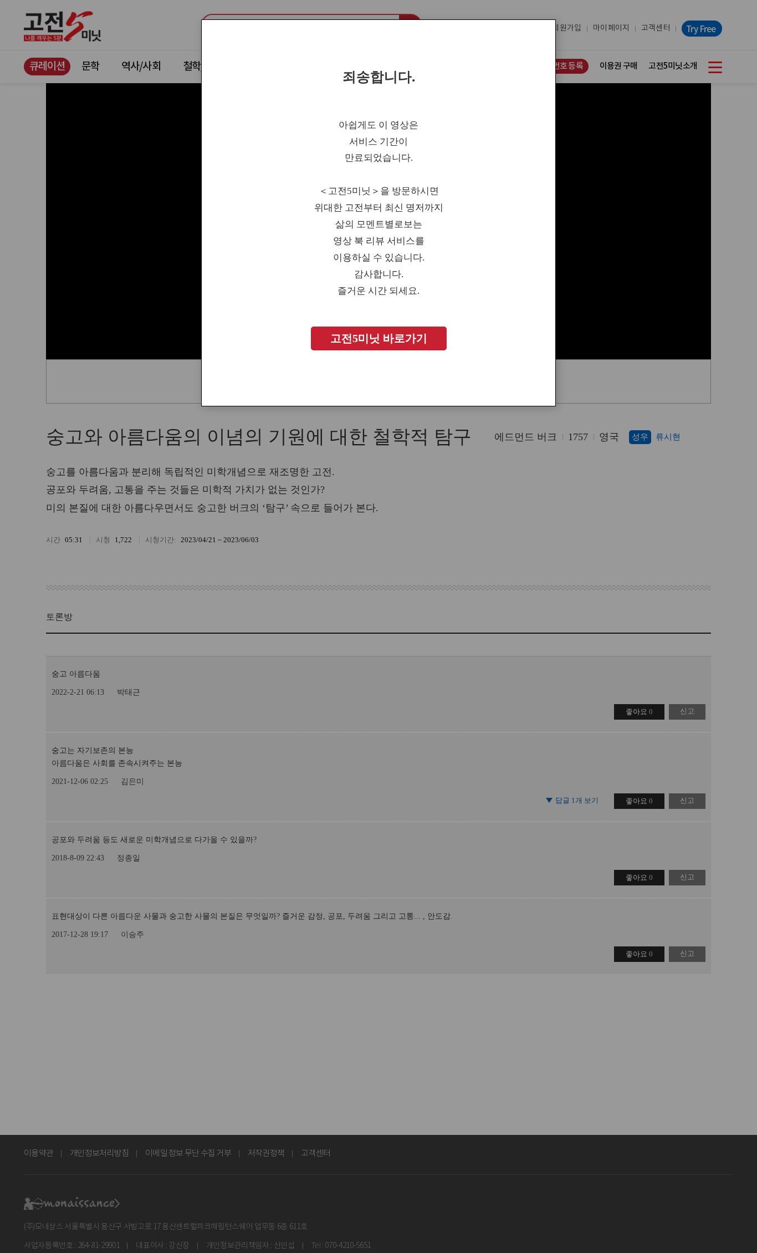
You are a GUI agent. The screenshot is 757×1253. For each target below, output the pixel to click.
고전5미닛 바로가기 (378, 338)
